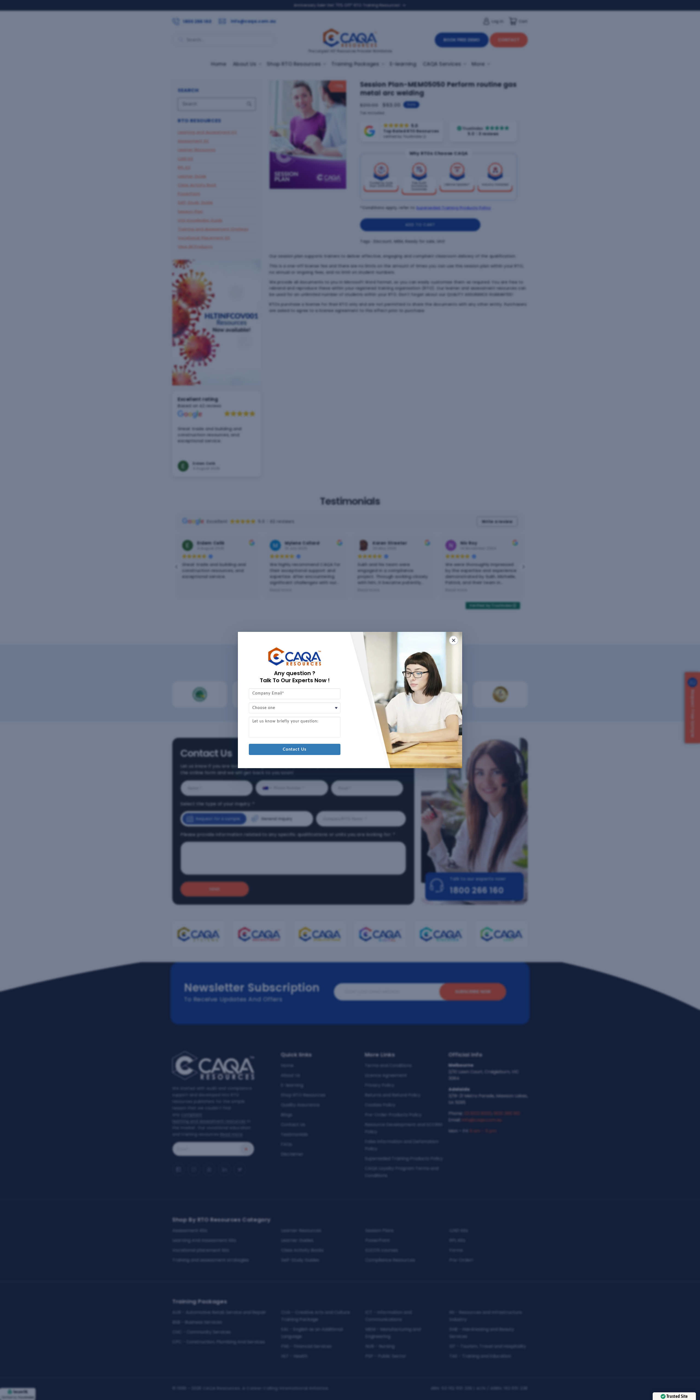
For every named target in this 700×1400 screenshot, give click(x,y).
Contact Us (295, 750)
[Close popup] (453, 640)
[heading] (294, 677)
